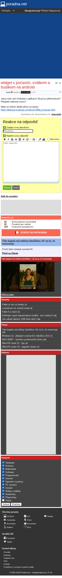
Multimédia (10, 469)
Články (4, 325)
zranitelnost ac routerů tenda (15, 308)
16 (55, 316)
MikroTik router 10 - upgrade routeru (19, 347)
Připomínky (10, 497)
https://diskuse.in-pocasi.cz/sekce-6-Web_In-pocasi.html (28, 110)
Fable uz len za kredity (13, 304)
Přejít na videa (7, 295)
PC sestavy (11, 485)
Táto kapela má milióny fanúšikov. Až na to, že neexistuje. (30, 329)
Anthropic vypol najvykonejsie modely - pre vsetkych (27, 315)
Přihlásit (45, 11)
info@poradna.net (39, 573)
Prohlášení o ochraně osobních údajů (19, 567)
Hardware (9, 463)
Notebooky (10, 494)
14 (4, 332)
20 (39, 319)
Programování (12, 475)
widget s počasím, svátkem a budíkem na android (25, 85)
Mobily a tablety (13, 491)
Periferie (9, 466)
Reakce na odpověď (20, 122)
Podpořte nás (7, 218)
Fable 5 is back (9, 312)
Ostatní (9, 488)
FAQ (5, 561)
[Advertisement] (31, 46)
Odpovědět (56, 114)
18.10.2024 (25, 92)
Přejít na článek (10, 253)
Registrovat (54, 11)
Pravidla (7, 552)
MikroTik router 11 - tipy (13, 343)
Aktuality (5, 300)
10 (45, 340)
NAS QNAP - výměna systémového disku (22, 339)
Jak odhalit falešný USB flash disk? (19, 319)
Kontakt (7, 564)
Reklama (7, 555)
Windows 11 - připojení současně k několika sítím (26, 336)
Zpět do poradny (9, 196)
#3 (60, 92)
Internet (9, 478)
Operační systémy (14, 481)
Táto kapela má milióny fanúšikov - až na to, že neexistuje (26, 259)
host (8, 92)
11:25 (33, 92)
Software (9, 472)
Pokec (8, 500)
